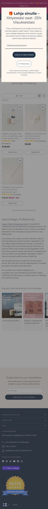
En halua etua (24, 64)
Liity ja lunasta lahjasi (24, 55)
